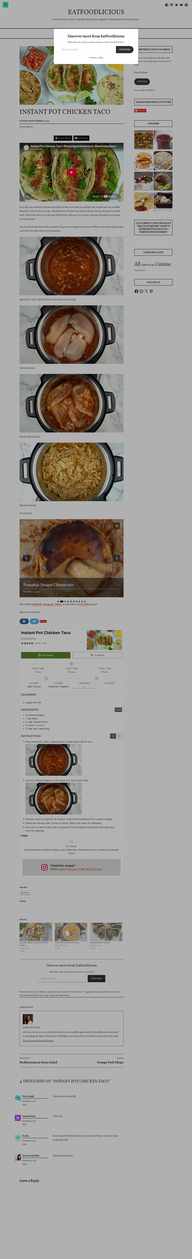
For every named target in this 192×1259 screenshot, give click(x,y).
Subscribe (124, 49)
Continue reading (96, 57)
